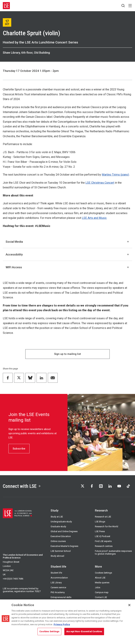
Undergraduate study (61, 521)
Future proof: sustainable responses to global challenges (113, 552)
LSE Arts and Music (94, 218)
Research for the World (106, 526)
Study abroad (57, 556)
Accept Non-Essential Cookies (84, 631)
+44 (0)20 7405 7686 (13, 578)
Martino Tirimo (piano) (115, 174)
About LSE (100, 577)
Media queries (102, 582)
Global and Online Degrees (64, 531)
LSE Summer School (61, 551)
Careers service (58, 587)
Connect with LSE (20, 486)
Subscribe (19, 448)
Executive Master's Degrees (64, 546)
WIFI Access (14, 267)
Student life (56, 572)
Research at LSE (103, 516)
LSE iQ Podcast (102, 536)
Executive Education (61, 536)
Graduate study (58, 526)
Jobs (97, 587)
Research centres (103, 546)
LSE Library (56, 582)
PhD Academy (58, 592)
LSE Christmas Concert (99, 182)
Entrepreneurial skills (61, 597)
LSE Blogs (100, 521)
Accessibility (14, 254)
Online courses (58, 541)
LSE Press (100, 531)
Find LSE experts (103, 541)
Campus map (101, 592)
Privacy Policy (62, 624)
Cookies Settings (103, 572)
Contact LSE (101, 597)
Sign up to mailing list (67, 354)
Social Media (14, 241)
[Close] (129, 605)
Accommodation (59, 577)
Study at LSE (57, 516)
